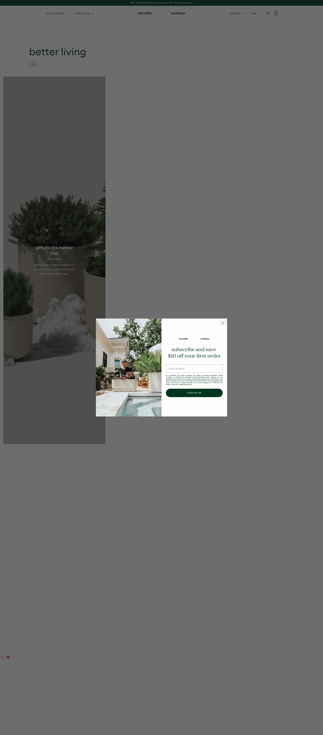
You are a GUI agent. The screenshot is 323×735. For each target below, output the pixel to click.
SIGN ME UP (194, 392)
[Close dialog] (223, 323)
